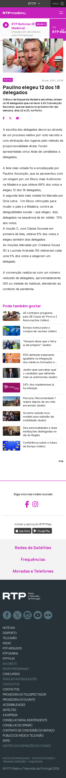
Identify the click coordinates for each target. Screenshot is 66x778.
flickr (48, 615)
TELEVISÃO (10, 638)
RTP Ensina (10, 653)
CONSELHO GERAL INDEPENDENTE (25, 720)
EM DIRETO (10, 664)
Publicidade (36, 761)
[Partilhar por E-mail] (17, 118)
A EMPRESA (10, 715)
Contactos (11, 684)
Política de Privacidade (16, 758)
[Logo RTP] (21, 596)
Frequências (33, 559)
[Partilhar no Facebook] (4, 118)
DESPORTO (10, 633)
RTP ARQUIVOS (12, 648)
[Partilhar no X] (10, 118)
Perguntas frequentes (20, 679)
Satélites (9, 710)
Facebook (7, 615)
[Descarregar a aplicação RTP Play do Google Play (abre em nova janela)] (42, 530)
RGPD (6, 741)
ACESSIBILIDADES (14, 705)
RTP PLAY (9, 659)
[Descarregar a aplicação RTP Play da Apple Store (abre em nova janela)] (23, 530)
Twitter (17, 615)
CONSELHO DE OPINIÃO (17, 725)
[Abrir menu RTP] (33, 3)
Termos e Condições (14, 761)
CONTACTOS (11, 689)
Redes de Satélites (33, 547)
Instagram (27, 615)
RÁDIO (7, 643)
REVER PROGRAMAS (16, 669)
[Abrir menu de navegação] (62, 13)
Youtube (38, 615)
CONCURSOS (11, 674)
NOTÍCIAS (9, 628)
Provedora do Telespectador (24, 694)
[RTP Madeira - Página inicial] (22, 12)
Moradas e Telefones (33, 571)
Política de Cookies (43, 758)
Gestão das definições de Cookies (27, 746)
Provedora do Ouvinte (19, 700)
